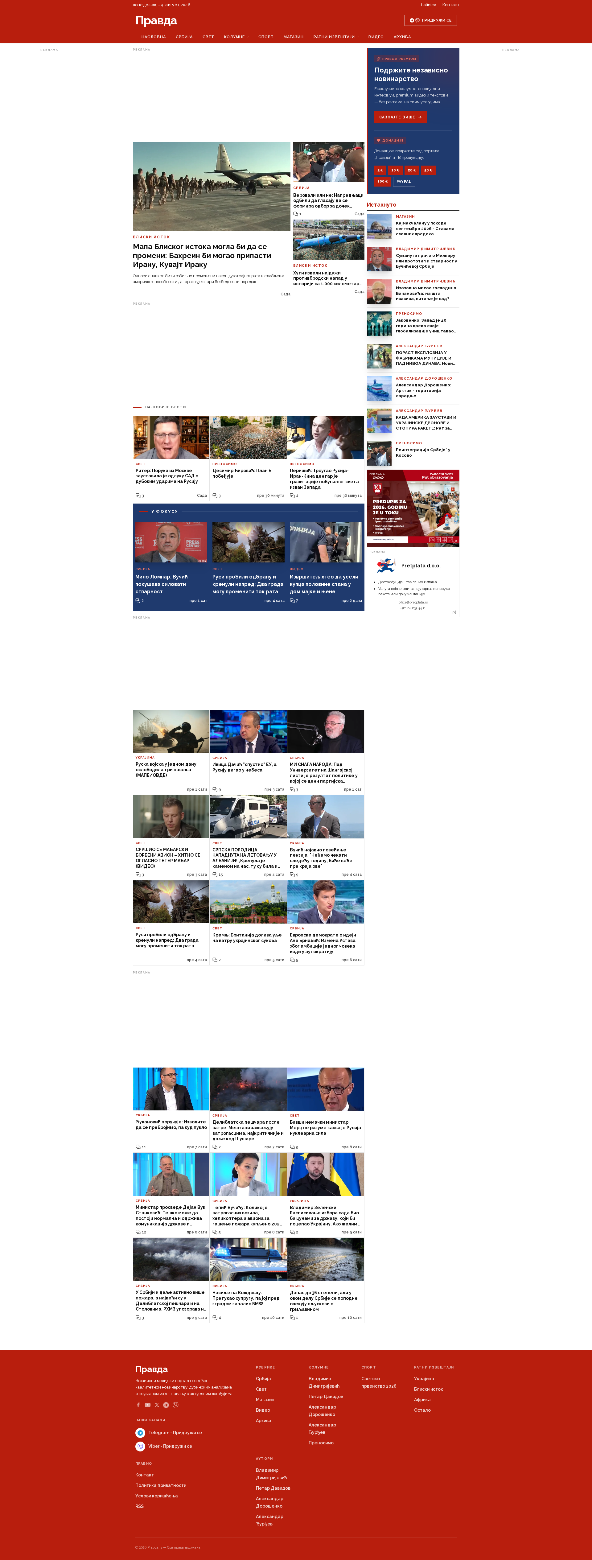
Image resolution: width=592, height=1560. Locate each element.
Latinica (428, 4)
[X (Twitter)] (156, 1404)
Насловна (154, 37)
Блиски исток (428, 1389)
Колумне (234, 37)
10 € (395, 170)
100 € (382, 181)
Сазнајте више (397, 117)
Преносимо (321, 1442)
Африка (422, 1399)
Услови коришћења (156, 1495)
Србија (184, 37)
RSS (139, 1506)
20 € (412, 170)
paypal (404, 181)
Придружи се (436, 20)
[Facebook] (138, 1405)
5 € (380, 170)
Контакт (450, 4)
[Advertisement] (65, 146)
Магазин (294, 37)
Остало (422, 1410)
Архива (402, 37)
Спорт (266, 37)
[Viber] (176, 1405)
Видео (376, 37)
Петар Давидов (326, 1396)
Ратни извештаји (334, 37)
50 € (428, 170)
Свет (208, 37)
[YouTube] (148, 1405)
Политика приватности (160, 1485)
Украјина (424, 1378)
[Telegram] (166, 1405)
